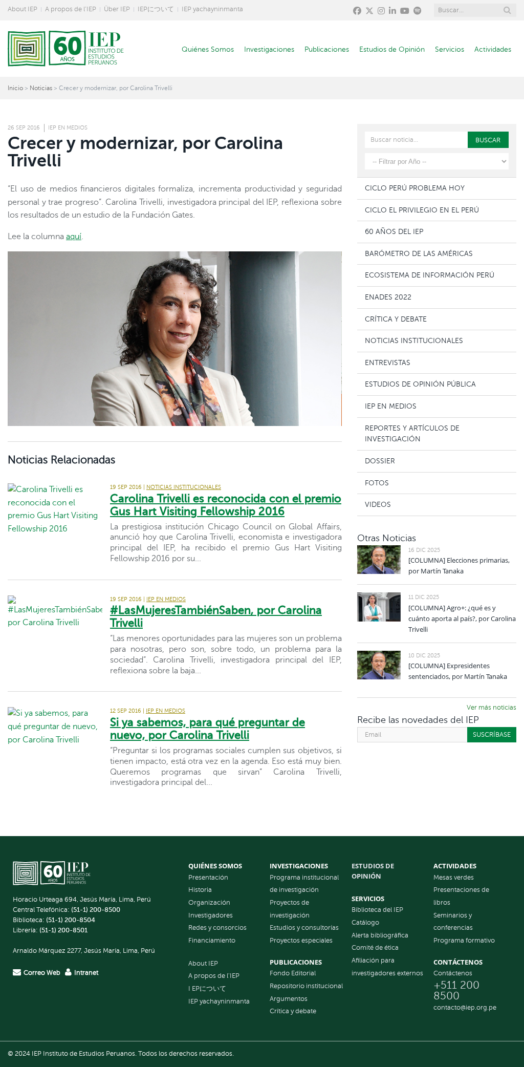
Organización (209, 902)
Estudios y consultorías (304, 927)
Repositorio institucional (306, 986)
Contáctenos (452, 973)
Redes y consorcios (217, 927)
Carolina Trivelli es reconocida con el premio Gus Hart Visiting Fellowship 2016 (225, 505)
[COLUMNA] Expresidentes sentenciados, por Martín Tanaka (457, 671)
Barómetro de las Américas (419, 253)
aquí (73, 236)
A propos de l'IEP (213, 975)
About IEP (22, 9)
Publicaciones (326, 49)
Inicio (15, 88)
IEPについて (156, 9)
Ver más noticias (491, 707)
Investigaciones (269, 49)
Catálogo (365, 922)
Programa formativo (464, 940)
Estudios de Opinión (392, 49)
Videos (378, 504)
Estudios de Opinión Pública (420, 384)
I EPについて (207, 988)
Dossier (380, 461)
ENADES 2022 (388, 297)
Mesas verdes (453, 877)
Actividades (492, 49)
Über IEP (117, 9)
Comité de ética (375, 947)
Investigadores (210, 915)
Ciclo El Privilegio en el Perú (422, 210)
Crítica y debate (293, 1011)
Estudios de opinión (373, 871)
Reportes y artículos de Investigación (412, 433)
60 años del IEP (394, 231)
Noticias (41, 88)
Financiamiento (211, 940)
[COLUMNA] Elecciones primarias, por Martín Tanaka (459, 565)
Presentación (208, 877)
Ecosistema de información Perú (429, 275)
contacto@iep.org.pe (464, 1007)
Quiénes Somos (208, 49)
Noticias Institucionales (183, 487)
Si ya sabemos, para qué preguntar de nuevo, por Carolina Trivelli (207, 728)
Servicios (449, 49)
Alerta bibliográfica (380, 935)
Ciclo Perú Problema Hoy (415, 188)
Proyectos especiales (301, 940)
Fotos (377, 483)
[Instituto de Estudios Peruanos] (66, 49)
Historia (200, 889)
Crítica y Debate (396, 319)
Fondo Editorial (293, 973)
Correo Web (42, 972)
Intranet (86, 972)
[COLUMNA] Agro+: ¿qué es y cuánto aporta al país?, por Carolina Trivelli (462, 618)
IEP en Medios (68, 127)
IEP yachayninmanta (212, 9)
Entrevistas (387, 362)
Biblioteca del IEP (377, 909)
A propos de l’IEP (70, 9)
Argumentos (289, 998)
